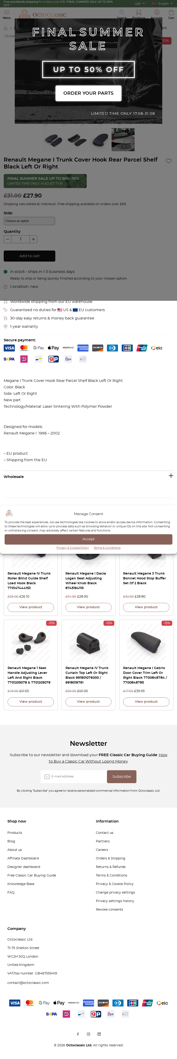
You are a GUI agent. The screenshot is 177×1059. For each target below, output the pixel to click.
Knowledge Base (20, 884)
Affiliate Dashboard (23, 858)
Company (16, 929)
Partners (103, 841)
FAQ (11, 892)
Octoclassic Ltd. (79, 1045)
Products (14, 833)
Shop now (16, 821)
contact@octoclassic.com (28, 983)
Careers (102, 850)
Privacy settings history (115, 901)
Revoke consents (109, 909)
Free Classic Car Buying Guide (31, 875)
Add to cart (29, 256)
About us (14, 850)
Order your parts (88, 93)
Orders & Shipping (110, 858)
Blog (11, 841)
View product (30, 607)
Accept (88, 539)
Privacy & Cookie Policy (72, 547)
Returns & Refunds (111, 867)
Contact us (104, 833)
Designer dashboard (23, 867)
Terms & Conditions (107, 547)
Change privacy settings (115, 892)
